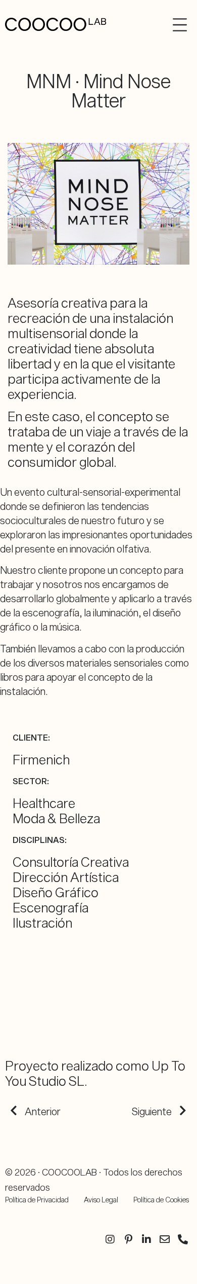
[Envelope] (165, 1239)
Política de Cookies (161, 1199)
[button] (176, 25)
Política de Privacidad (37, 1199)
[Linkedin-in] (146, 1239)
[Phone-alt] (183, 1239)
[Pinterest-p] (128, 1239)
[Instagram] (110, 1239)
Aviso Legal (101, 1199)
